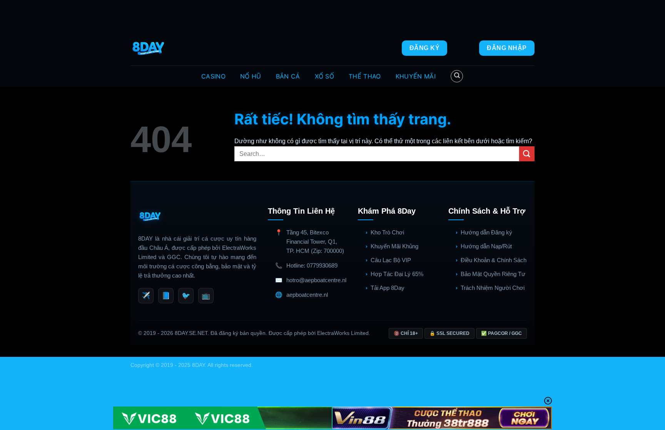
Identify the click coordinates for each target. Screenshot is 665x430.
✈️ (146, 295)
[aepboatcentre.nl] (149, 48)
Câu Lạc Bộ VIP (391, 260)
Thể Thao (365, 76)
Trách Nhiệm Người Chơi (493, 287)
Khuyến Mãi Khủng (394, 246)
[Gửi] (527, 153)
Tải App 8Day (387, 287)
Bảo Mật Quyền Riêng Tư (493, 274)
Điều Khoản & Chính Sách (493, 260)
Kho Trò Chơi (387, 232)
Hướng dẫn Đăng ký (486, 232)
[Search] (457, 76)
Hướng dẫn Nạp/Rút (486, 246)
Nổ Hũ (250, 76)
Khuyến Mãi (416, 76)
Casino (213, 76)
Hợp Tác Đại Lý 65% (397, 274)
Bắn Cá (288, 76)
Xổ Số (324, 76)
